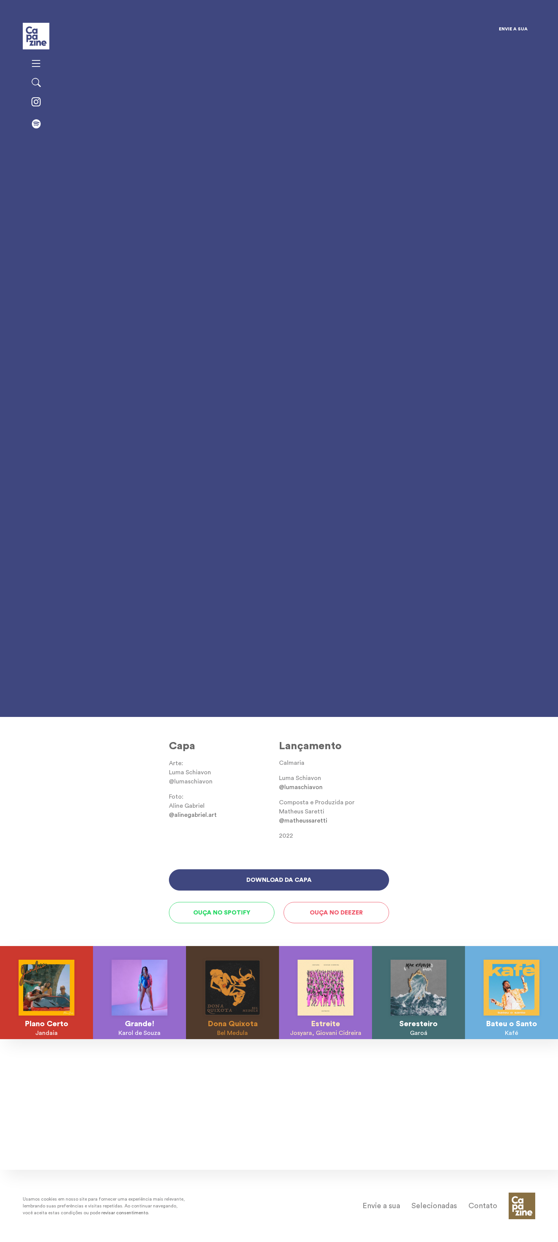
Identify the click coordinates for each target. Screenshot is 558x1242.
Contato (482, 1206)
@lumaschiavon (301, 787)
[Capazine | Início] (36, 35)
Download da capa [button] (279, 880)
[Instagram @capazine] (36, 102)
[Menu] (36, 64)
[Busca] (36, 83)
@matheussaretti (303, 821)
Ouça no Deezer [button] (336, 913)
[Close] (335, 32)
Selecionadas (434, 1206)
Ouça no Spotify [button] (222, 913)
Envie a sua (513, 29)
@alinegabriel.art (193, 815)
